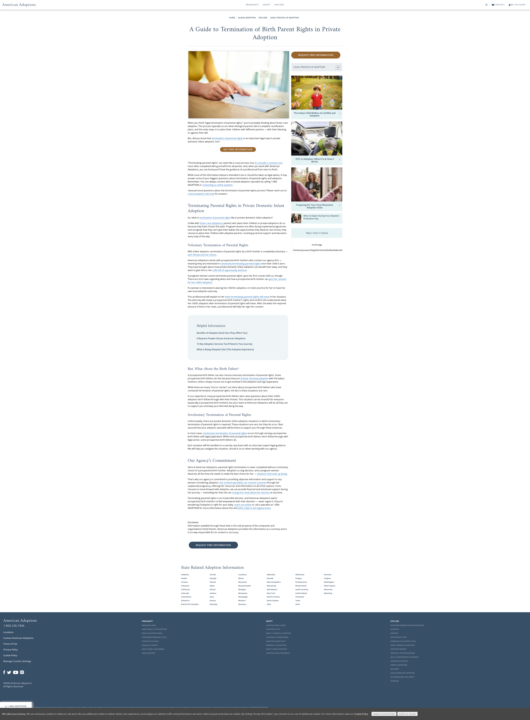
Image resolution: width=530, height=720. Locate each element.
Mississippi (243, 597)
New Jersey (271, 585)
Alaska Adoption (247, 17)
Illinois (212, 589)
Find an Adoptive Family (152, 633)
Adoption (394, 629)
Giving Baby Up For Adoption (154, 629)
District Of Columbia (190, 604)
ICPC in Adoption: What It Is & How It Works (315, 160)
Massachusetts (244, 585)
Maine (241, 578)
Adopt (267, 4)
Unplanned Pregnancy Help (154, 637)
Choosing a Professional (277, 637)
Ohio (269, 604)
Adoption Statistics (399, 661)
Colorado (185, 593)
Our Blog (394, 681)
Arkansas (185, 585)
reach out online (242, 504)
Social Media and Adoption (402, 673)
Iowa (212, 597)
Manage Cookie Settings (17, 661)
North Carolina (273, 597)
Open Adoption (148, 653)
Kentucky (213, 604)
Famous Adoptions (398, 665)
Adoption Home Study (276, 641)
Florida (213, 574)
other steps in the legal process (254, 508)
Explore (279, 4)
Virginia (327, 578)
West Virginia (329, 585)
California (185, 589)
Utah (297, 604)
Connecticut (186, 597)
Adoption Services (398, 649)
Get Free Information (237, 149)
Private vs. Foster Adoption (402, 653)
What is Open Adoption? (276, 649)
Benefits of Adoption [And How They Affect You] (222, 332)
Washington (329, 582)
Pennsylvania (301, 582)
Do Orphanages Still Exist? (402, 677)
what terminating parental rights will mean (247, 296)
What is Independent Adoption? (404, 657)
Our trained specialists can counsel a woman (242, 482)
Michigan (242, 589)
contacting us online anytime (217, 184)
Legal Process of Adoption (284, 17)
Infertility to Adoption (276, 645)
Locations (8, 632)
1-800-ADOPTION (17, 706)
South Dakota (301, 593)
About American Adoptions (402, 645)
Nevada (270, 578)
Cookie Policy (10, 655)
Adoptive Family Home (275, 625)
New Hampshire (274, 582)
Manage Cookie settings (384, 714)
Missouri (242, 600)
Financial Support (150, 645)
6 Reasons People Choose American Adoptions (221, 338)
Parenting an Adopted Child (403, 641)
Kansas (213, 600)
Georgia (213, 578)
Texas (297, 600)
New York (271, 593)
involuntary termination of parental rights (225, 433)
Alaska (184, 578)
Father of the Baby (150, 641)
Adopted (394, 633)
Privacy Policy (10, 649)
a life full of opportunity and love (229, 270)
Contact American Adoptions (18, 638)
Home (232, 17)
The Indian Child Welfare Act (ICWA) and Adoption (315, 114)
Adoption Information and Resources (407, 625)
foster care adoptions (211, 223)
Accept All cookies (407, 714)
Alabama (185, 574)
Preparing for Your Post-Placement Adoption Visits (314, 206)
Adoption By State (398, 637)
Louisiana (242, 574)
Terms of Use (10, 643)
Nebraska (271, 574)
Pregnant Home (149, 625)
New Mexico (272, 589)
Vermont (327, 574)
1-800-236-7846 (13, 626)
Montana (242, 604)
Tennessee (299, 597)
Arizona (184, 582)
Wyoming (328, 593)
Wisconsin (328, 589)
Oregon (298, 578)
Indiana (213, 593)
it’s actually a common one (268, 162)
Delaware (185, 600)
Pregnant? (252, 4)
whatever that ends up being (272, 473)
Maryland (242, 582)
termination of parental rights (227, 138)
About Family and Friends (153, 649)
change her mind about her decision (251, 492)
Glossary (394, 669)
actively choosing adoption (254, 378)
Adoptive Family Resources (278, 653)
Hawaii (213, 582)
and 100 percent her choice (202, 254)
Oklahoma (299, 574)
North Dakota (273, 600)
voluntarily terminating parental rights (240, 263)
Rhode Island (300, 585)
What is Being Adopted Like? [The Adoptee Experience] (225, 349)
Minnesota (242, 593)
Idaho (212, 585)
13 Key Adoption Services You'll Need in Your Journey (224, 343)
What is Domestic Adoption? (278, 633)
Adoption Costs (273, 629)
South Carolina (301, 589)
